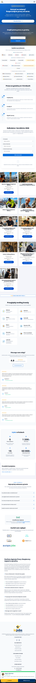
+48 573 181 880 (19, 668)
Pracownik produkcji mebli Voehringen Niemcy (8, 229)
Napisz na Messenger (18, 675)
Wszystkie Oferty (17, 21)
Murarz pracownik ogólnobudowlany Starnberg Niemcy (27, 210)
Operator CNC (27, 325)
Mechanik (8, 332)
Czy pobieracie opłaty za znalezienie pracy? (9, 492)
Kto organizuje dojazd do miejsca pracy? (9, 504)
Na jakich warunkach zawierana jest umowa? (10, 508)
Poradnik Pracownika (18, 648)
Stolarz (7, 317)
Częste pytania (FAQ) (18, 650)
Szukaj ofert (18, 40)
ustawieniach (4, 682)
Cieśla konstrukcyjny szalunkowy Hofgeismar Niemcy (27, 185)
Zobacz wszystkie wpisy (6, 471)
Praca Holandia (18, 657)
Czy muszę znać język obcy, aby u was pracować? (11, 500)
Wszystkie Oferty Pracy (18, 645)
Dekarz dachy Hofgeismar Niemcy (9, 210)
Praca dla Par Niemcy (18, 659)
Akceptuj (31, 681)
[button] (32, 677)
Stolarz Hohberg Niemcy (9, 254)
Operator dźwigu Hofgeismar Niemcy (9, 185)
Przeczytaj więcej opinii (18, 365)
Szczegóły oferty (8, 192)
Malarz (7, 325)
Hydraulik (26, 318)
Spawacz (26, 310)
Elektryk (8, 310)
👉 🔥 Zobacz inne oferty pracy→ (18, 295)
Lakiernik (8, 339)
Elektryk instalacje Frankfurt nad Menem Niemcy (9, 281)
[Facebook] (17, 640)
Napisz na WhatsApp (18, 672)
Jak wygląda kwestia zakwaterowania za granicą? (11, 496)
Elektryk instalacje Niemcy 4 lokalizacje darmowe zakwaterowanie (27, 254)
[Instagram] (19, 640)
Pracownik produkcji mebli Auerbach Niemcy (27, 229)
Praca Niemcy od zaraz (18, 661)
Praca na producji (28, 332)
